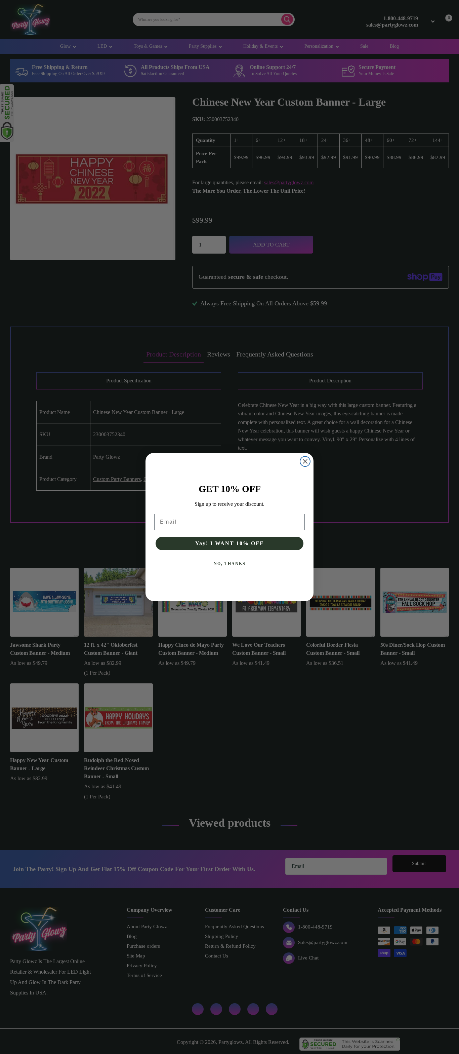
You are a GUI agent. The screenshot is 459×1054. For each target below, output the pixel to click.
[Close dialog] (305, 461)
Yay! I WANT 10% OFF (229, 543)
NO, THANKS (230, 563)
